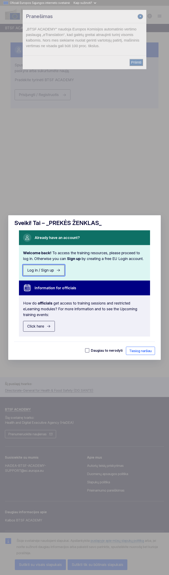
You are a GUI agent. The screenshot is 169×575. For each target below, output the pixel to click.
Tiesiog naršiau (140, 351)
